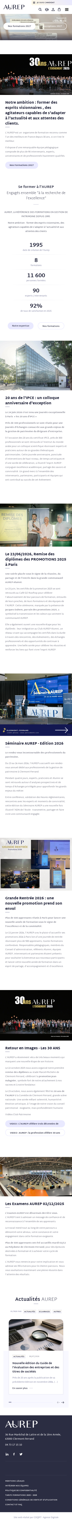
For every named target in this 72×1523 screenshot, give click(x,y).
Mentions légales (14, 1481)
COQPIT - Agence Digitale (46, 1518)
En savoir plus (20, 1388)
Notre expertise (20, 326)
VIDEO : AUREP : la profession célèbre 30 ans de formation (35, 1133)
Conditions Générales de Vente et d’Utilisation (31, 1500)
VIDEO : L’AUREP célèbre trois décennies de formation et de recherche (34, 1124)
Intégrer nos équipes (17, 1486)
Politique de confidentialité (21, 1490)
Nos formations (51, 326)
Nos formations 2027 (19, 26)
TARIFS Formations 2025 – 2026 (21, 1495)
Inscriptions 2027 (52, 26)
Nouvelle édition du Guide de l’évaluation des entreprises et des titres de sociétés (35, 1367)
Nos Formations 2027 (22, 165)
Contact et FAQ (13, 1504)
